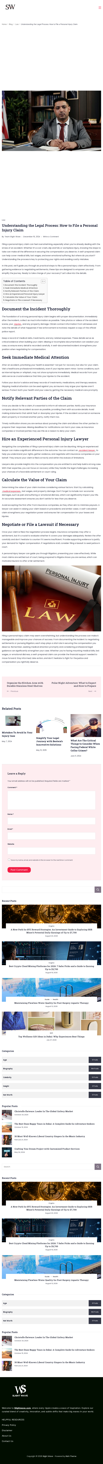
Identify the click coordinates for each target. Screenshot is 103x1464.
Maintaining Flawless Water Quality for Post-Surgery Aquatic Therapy (51, 1003)
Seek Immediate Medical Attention (21, 288)
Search (98, 889)
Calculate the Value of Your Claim (21, 297)
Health (55, 999)
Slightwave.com (22, 1408)
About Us (6, 1435)
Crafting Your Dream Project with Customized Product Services (47, 1149)
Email (10, 829)
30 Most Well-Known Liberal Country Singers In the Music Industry (49, 1136)
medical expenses (11, 491)
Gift (51, 1033)
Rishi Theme (71, 1456)
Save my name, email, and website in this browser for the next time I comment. (42, 860)
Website (11, 844)
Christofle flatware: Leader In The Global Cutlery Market (43, 1111)
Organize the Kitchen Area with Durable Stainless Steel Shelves (25, 684)
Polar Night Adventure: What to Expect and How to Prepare (74, 684)
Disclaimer (7, 1430)
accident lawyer (87, 450)
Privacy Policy (9, 1425)
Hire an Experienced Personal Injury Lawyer (25, 294)
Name (11, 814)
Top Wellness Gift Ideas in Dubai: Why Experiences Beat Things (51, 1036)
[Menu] (100, 7)
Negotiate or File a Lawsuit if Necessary (23, 300)
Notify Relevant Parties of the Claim (22, 291)
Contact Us (7, 1441)
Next (90, 691)
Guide (47, 999)
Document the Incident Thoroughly (21, 285)
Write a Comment (51, 237)
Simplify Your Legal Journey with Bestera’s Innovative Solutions (49, 741)
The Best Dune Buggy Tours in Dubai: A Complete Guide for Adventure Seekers (54, 1123)
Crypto (51, 926)
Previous (14, 691)
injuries (17, 324)
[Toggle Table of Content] (42, 281)
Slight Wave (48, 1456)
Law (3, 220)
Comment (12, 787)
